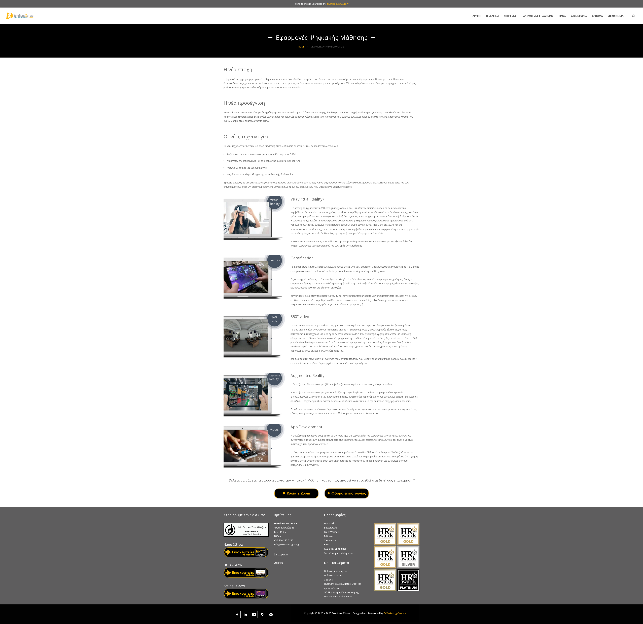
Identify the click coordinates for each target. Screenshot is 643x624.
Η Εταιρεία (329, 523)
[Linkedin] (246, 614)
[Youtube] (255, 614)
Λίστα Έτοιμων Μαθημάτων (339, 553)
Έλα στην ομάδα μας (335, 548)
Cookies (328, 579)
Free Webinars (332, 532)
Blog (326, 544)
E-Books (328, 536)
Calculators (330, 540)
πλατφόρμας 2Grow (337, 3)
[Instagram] (263, 614)
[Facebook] (237, 614)
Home (301, 46)
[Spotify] (272, 614)
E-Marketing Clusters (395, 613)
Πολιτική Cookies (333, 575)
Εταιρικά (278, 562)
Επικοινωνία (330, 527)
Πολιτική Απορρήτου (335, 571)
